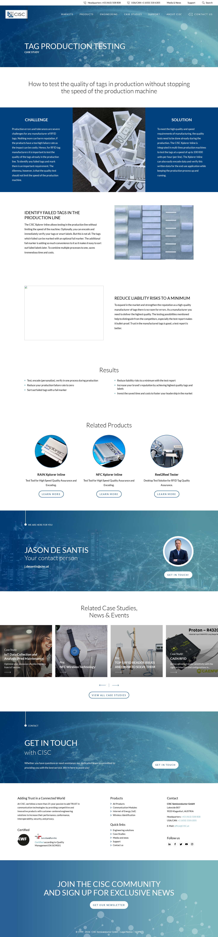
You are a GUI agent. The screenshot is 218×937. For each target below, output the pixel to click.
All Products (119, 803)
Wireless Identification (124, 815)
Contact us (203, 14)
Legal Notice (126, 931)
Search (209, 2)
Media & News (174, 2)
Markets (67, 14)
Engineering (109, 14)
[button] (51, 494)
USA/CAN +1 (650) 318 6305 (145, 2)
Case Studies (133, 14)
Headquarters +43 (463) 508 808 (104, 2)
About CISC (174, 14)
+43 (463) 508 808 (191, 816)
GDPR (138, 931)
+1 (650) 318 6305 (187, 820)
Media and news (121, 837)
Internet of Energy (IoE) (124, 811)
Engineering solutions (123, 830)
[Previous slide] (102, 685)
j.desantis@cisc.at (36, 566)
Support (191, 2)
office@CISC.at (182, 826)
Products (86, 14)
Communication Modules (125, 807)
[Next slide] (115, 685)
